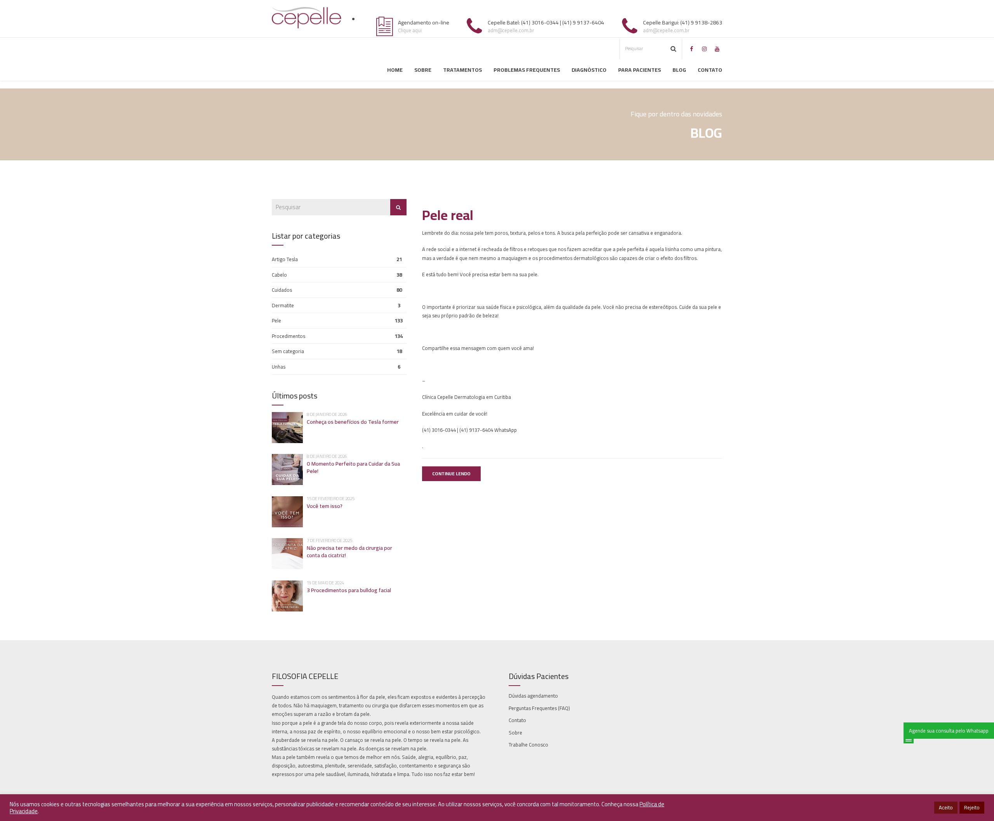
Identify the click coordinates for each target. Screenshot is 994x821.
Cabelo (279, 274)
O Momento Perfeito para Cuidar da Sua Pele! (353, 467)
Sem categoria (288, 351)
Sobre (422, 70)
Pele (276, 320)
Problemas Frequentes (527, 70)
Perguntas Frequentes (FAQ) (539, 708)
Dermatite (283, 305)
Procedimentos (288, 336)
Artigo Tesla (285, 259)
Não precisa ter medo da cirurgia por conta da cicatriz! (349, 551)
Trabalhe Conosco (528, 744)
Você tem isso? (324, 506)
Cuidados (282, 289)
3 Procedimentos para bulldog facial (349, 590)
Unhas (278, 366)
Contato (710, 70)
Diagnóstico (589, 70)
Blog (679, 70)
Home (395, 70)
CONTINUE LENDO (451, 473)
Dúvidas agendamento (533, 695)
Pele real (447, 215)
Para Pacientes (639, 70)
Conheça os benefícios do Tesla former (353, 422)
